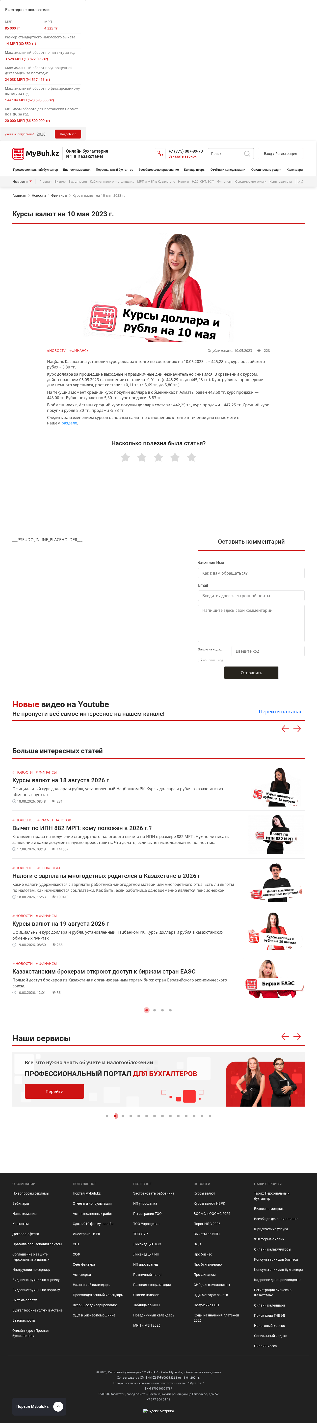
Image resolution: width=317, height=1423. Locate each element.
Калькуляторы (194, 169)
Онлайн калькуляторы (272, 1249)
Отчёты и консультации (228, 169)
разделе (69, 423)
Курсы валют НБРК (209, 1203)
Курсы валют (204, 1193)
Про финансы (205, 1275)
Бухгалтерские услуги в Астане (37, 1310)
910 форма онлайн (269, 1239)
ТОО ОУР (140, 1234)
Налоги (183, 181)
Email (203, 585)
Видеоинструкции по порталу (36, 1290)
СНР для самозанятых (212, 1285)
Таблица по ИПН (146, 1305)
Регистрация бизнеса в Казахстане (272, 1292)
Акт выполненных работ (93, 1214)
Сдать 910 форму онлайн (93, 1224)
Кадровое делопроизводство (277, 1280)
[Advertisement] (158, 506)
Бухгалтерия (78, 181)
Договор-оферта (25, 1234)
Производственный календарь (98, 1295)
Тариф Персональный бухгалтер (272, 1195)
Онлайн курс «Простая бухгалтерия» (30, 1333)
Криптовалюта (280, 181)
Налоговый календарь (91, 1285)
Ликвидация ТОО (147, 1244)
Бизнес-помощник (76, 169)
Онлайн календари (269, 1305)
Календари (295, 169)
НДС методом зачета (211, 1295)
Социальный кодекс (270, 1336)
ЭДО (197, 1244)
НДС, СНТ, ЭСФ (203, 181)
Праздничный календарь (153, 1315)
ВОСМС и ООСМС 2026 (212, 1214)
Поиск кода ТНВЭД (269, 1315)
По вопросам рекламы (30, 1193)
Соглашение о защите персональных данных (30, 1256)
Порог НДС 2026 (207, 1224)
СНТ (76, 1244)
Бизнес (60, 181)
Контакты (20, 1224)
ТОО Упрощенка (146, 1224)
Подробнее (68, 134)
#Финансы (79, 350)
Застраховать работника (153, 1193)
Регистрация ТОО (147, 1214)
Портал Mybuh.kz (87, 1193)
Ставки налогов (146, 1295)
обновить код (213, 660)
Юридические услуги (266, 169)
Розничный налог (147, 1275)
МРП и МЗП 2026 (146, 1325)
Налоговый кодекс (269, 1326)
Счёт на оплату (24, 1300)
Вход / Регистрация (280, 153)
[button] (146, 1010)
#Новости (57, 350)
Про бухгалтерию (208, 1264)
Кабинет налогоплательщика (112, 181)
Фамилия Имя (211, 562)
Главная (45, 181)
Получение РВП (206, 1305)
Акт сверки (82, 1275)
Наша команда (24, 1214)
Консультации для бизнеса (276, 1259)
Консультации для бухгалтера (278, 1270)
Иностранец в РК (86, 1234)
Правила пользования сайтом (37, 1244)
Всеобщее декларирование (158, 169)
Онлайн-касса (265, 1346)
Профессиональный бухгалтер (35, 169)
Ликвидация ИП (146, 1254)
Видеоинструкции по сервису (36, 1280)
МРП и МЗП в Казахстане (156, 181)
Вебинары (20, 1203)
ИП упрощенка (145, 1203)
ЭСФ (76, 1254)
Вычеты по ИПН (207, 1234)
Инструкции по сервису (31, 1270)
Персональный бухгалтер (114, 169)
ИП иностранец (145, 1264)
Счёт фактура (84, 1264)
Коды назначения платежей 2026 (216, 1317)
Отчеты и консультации (92, 1203)
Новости (20, 181)
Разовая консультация (152, 1285)
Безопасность (23, 1320)
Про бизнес (203, 1254)
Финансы (224, 181)
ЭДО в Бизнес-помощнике (94, 1315)
